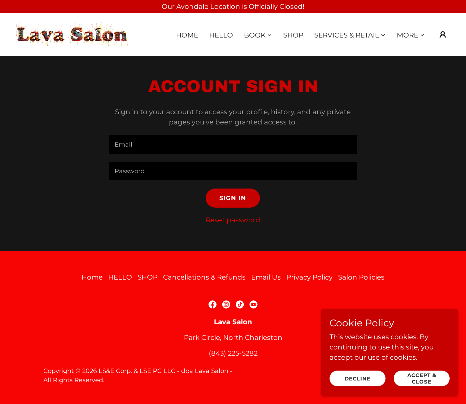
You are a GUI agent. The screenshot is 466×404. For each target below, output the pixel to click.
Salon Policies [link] (361, 277)
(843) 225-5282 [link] (233, 353)
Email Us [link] (266, 277)
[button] (258, 35)
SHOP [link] (293, 35)
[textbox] (232, 144)
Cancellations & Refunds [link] (204, 277)
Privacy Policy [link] (309, 277)
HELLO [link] (221, 35)
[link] (72, 34)
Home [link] (187, 35)
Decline (357, 378)
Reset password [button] (233, 220)
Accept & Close (421, 378)
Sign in (232, 198)
